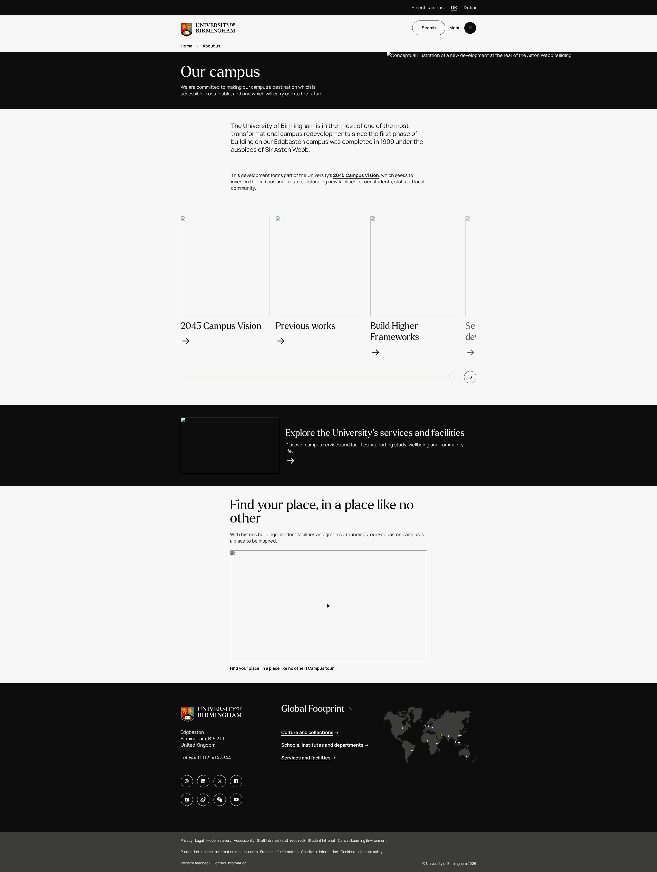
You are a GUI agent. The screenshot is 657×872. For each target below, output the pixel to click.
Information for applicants (236, 851)
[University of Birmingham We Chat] (220, 800)
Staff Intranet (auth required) (281, 840)
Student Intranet (321, 840)
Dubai (469, 7)
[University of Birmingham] (208, 27)
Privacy (186, 840)
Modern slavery (218, 840)
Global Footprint (313, 709)
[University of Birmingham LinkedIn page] (203, 781)
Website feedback (195, 862)
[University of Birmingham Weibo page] (203, 800)
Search (429, 28)
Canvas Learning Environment (362, 840)
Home (186, 46)
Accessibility (244, 840)
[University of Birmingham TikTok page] (187, 800)
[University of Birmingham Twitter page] (220, 781)
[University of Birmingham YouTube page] (236, 800)
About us (211, 46)
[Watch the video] (328, 605)
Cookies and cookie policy (361, 851)
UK (454, 7)
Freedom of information (279, 851)
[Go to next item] (470, 377)
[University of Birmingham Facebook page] (236, 781)
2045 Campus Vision (356, 175)
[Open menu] (470, 28)
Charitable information (319, 851)
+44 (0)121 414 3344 (209, 757)
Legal (199, 840)
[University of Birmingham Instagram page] (187, 781)
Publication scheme (197, 851)
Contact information (229, 862)
